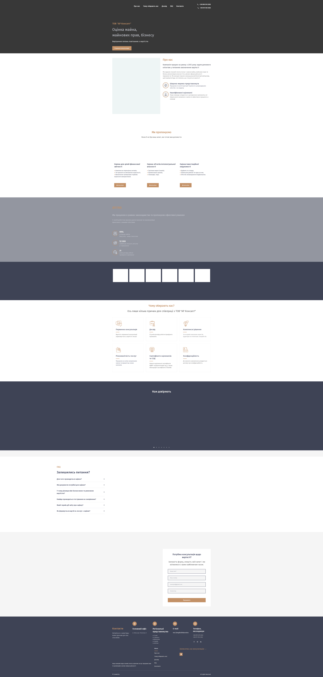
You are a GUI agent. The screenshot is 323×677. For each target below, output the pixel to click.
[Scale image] (127, 421)
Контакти (180, 6)
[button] (204, 4)
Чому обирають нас (150, 6)
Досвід (164, 6)
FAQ (171, 6)
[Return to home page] (115, 6)
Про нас (137, 6)
